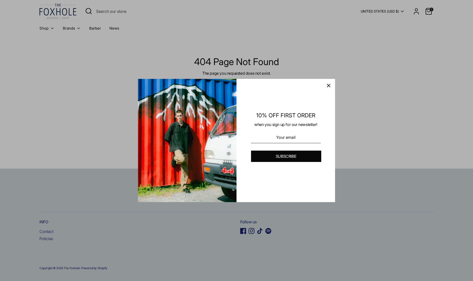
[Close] (328, 85)
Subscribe (286, 156)
